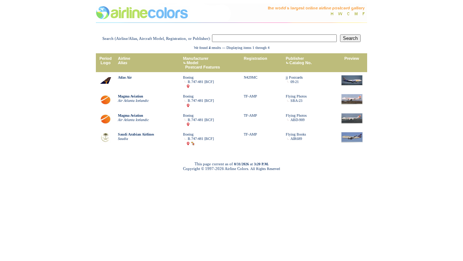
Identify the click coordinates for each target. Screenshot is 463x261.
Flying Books (296, 134)
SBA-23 (296, 101)
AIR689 (296, 139)
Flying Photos (296, 96)
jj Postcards (294, 77)
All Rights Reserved (265, 169)
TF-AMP (250, 96)
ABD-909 (297, 120)
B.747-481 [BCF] (201, 82)
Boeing (188, 77)
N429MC (251, 77)
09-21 (294, 82)
